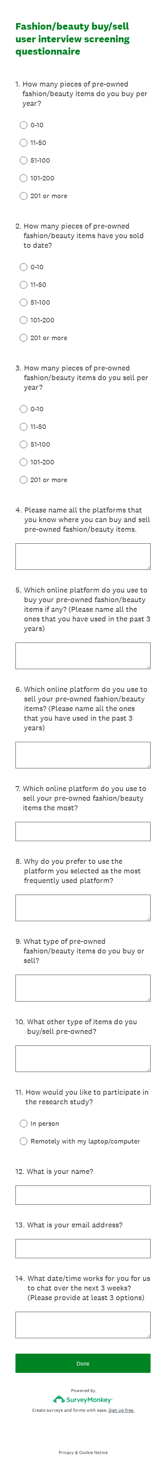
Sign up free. (121, 1410)
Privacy (66, 1452)
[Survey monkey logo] (83, 1399)
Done (83, 1363)
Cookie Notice (93, 1452)
